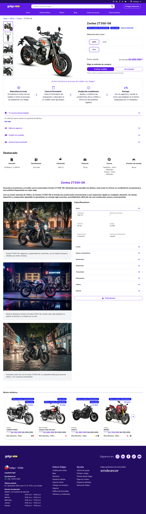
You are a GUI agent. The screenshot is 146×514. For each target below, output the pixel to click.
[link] (113, 1)
